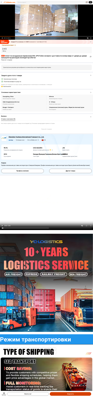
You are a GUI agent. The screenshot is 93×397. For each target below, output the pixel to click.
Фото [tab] (49, 34)
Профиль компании (22, 171)
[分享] (91, 57)
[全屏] (90, 38)
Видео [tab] (44, 34)
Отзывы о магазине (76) (8, 119)
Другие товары (70, 171)
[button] (8, 45)
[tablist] (46, 34)
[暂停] (2, 38)
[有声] (87, 38)
